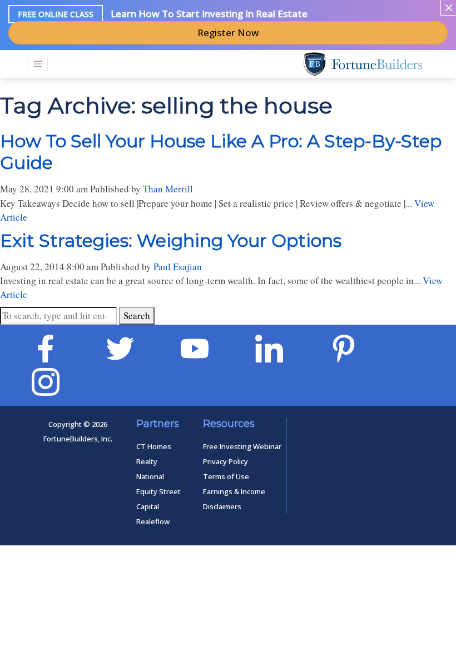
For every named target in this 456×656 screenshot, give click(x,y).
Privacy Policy (225, 461)
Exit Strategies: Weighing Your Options (170, 240)
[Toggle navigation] (38, 64)
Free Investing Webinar (242, 446)
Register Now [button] (228, 32)
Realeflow (153, 521)
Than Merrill (168, 188)
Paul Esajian (177, 266)
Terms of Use (226, 476)
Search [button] (136, 315)
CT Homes (153, 446)
